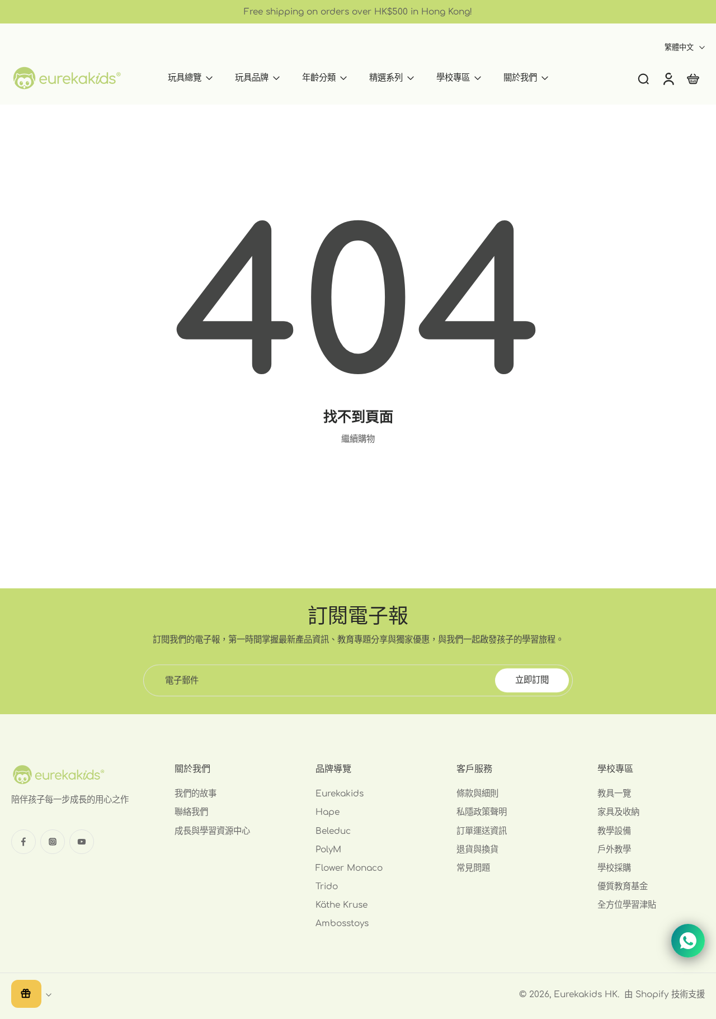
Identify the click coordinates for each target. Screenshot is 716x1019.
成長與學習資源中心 (212, 831)
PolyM (328, 850)
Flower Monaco (349, 868)
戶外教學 (614, 850)
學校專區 (453, 78)
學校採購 (614, 868)
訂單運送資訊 (481, 831)
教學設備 (614, 831)
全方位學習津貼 (626, 905)
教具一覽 (614, 794)
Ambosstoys (342, 924)
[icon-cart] (692, 78)
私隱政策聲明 (481, 813)
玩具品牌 (251, 78)
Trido (326, 886)
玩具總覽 (184, 78)
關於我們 (520, 78)
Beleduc (333, 831)
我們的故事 (195, 794)
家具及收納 (618, 813)
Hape (327, 813)
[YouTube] (81, 841)
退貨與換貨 (477, 850)
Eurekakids (339, 794)
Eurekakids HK (586, 994)
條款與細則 (477, 794)
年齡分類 (319, 78)
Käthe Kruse (341, 905)
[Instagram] (52, 841)
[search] (643, 78)
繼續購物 (358, 439)
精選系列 (386, 78)
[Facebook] (23, 841)
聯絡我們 (191, 813)
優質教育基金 (622, 886)
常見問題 (473, 868)
